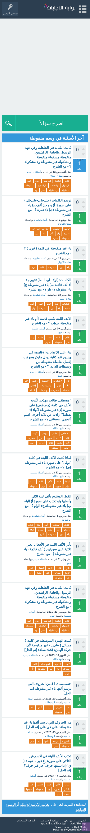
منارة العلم (65, 298)
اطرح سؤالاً (52, 123)
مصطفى (65, 433)
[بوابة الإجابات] (59, 7)
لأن (32, 669)
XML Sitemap (78, 823)
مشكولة (65, 190)
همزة (55, 238)
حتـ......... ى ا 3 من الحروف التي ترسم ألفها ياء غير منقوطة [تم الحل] (49, 688)
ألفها (39, 707)
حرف (66, 794)
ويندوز (34, 381)
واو (58, 233)
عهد (29, 181)
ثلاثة (51, 443)
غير (43, 190)
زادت (59, 443)
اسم (32, 443)
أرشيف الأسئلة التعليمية (53, 823)
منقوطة (29, 185)
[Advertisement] (45, 66)
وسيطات (43, 390)
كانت (67, 181)
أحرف (41, 443)
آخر (58, 794)
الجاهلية (47, 181)
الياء (32, 529)
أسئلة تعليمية (34, 172)
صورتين (57, 573)
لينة (38, 525)
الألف (67, 337)
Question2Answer (77, 829)
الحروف (59, 707)
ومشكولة (53, 190)
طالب (54, 433)
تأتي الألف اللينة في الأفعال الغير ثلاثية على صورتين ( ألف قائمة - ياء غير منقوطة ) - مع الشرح (47, 549)
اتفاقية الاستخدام (26, 820)
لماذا (67, 481)
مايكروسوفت (46, 385)
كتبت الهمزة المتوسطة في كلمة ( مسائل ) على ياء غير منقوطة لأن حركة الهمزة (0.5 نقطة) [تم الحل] (47, 645)
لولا (56, 304)
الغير (31, 568)
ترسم (66, 229)
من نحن (68, 820)
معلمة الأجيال (64, 262)
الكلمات (56, 229)
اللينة (58, 337)
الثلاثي (66, 789)
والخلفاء (54, 185)
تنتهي (40, 304)
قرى (33, 267)
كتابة (67, 385)
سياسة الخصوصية (49, 820)
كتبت (59, 481)
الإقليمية (45, 381)
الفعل (66, 525)
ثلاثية (67, 573)
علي (56, 746)
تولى (67, 486)
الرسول (65, 185)
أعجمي (65, 447)
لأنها (67, 443)
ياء (44, 233)
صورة (66, 233)
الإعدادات (57, 381)
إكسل (33, 385)
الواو (42, 534)
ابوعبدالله (58, 428)
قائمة (67, 308)
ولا (36, 190)
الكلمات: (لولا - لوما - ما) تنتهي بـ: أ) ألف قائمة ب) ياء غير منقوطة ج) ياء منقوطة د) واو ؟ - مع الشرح (47, 284)
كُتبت (35, 433)
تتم (26, 381)
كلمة (42, 267)
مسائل (66, 669)
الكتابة (58, 181)
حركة (66, 673)
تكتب (49, 337)
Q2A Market (81, 827)
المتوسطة (45, 664)
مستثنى (54, 447)
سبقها (29, 789)
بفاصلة (66, 390)
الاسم (40, 784)
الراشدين (42, 185)
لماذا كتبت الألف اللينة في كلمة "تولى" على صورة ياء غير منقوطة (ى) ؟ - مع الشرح (48, 462)
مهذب (44, 433)
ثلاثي (30, 525)
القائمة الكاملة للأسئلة (35, 804)
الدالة (32, 390)
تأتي (67, 568)
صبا (53, 779)
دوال (59, 385)
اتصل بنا (81, 820)
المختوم (56, 525)
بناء (68, 381)
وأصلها (66, 529)
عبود (60, 332)
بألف (46, 525)
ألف (51, 233)
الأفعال (40, 568)
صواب (47, 342)
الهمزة (58, 664)
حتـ (68, 707)
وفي (37, 181)
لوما (49, 304)
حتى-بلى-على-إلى (40, 229)
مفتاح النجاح (56, 175)
